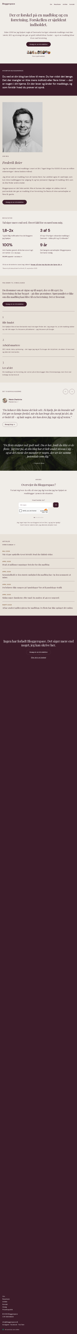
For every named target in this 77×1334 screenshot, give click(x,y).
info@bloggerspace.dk (10, 1322)
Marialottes (13, 402)
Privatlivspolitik (7, 1310)
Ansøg (4, 1307)
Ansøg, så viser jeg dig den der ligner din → (46, 265)
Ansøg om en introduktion (38, 44)
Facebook (13, 1325)
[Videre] (56, 504)
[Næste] (72, 391)
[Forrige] (65, 391)
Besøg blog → (10, 424)
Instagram (5, 1325)
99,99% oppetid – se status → (12, 256)
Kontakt (72, 4)
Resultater (57, 4)
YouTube (21, 1325)
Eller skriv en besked (38, 658)
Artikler (65, 4)
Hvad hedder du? (38, 500)
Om (51, 4)
